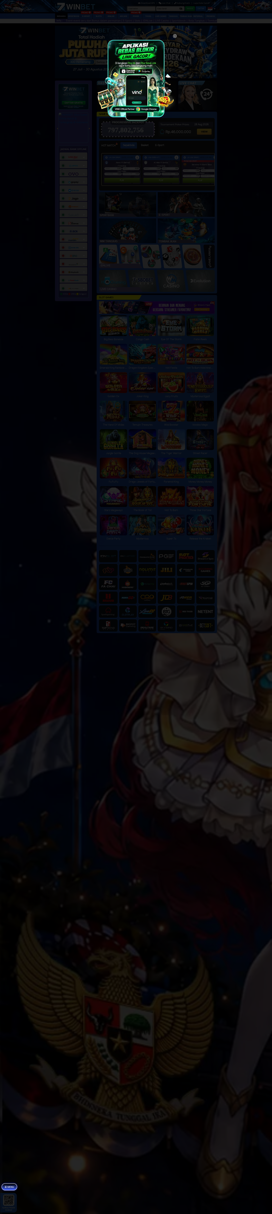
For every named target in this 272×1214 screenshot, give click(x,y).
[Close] (175, 36)
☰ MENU (9, 1186)
